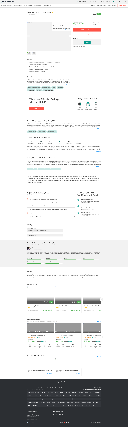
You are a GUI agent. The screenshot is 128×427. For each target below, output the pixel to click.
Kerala (35, 395)
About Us (29, 387)
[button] (70, 36)
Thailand (37, 392)
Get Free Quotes (36, 108)
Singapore (44, 392)
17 (89, 405)
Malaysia (50, 392)
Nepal (56, 392)
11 (68, 405)
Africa (91, 392)
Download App (118, 1)
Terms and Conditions (59, 387)
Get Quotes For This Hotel (87, 29)
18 (93, 405)
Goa (45, 395)
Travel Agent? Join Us (95, 1)
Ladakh (40, 395)
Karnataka (98, 395)
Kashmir (57, 395)
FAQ (37, 389)
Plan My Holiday (122, 5)
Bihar (79, 395)
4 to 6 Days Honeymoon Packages (63, 399)
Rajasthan (51, 395)
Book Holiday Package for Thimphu (87, 34)
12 (72, 405)
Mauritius (74, 392)
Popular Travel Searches (63, 382)
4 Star (39, 337)
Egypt (86, 392)
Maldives (81, 392)
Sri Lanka (62, 392)
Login (125, 1)
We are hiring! (37, 387)
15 (82, 405)
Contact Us (41, 389)
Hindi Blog (52, 387)
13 (75, 405)
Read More (68, 73)
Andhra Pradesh (72, 395)
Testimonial (43, 387)
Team (33, 387)
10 (65, 405)
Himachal (91, 395)
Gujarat (85, 395)
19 (96, 405)
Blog (104, 1)
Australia (97, 392)
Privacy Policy (67, 387)
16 (86, 405)
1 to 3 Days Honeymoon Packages (46, 399)
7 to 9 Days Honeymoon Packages (81, 399)
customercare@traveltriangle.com (93, 389)
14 (79, 405)
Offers (110, 1)
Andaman (64, 395)
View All (99, 321)
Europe (68, 392)
